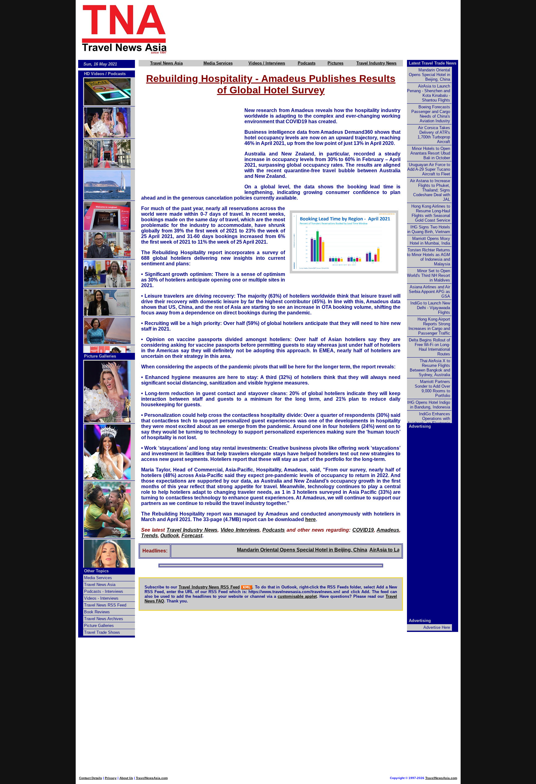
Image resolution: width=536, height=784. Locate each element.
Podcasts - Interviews (103, 591)
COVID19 (363, 530)
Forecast (191, 535)
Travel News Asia (166, 63)
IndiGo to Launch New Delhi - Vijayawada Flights (430, 308)
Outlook (169, 535)
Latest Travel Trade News (432, 63)
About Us (126, 778)
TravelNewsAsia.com (152, 778)
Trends (149, 535)
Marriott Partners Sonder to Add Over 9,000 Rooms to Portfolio (432, 388)
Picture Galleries (100, 356)
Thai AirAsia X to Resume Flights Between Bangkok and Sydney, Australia (430, 367)
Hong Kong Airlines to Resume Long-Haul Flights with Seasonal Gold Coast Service (430, 213)
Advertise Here (436, 627)
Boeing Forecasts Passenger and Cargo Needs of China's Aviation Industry (430, 114)
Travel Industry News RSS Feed (209, 587)
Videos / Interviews (266, 63)
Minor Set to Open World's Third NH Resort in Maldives (428, 275)
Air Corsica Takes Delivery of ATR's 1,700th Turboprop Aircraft (434, 134)
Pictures (335, 63)
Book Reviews (97, 612)
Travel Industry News (376, 63)
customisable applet (297, 596)
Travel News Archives (103, 618)
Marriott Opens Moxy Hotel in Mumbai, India (430, 241)
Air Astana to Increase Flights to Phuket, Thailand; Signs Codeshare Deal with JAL (430, 190)
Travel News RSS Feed (105, 605)
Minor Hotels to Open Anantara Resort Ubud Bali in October (430, 153)
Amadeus (388, 530)
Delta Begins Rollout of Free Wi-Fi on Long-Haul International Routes (429, 347)
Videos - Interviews (101, 598)
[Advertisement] (324, 29)
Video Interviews (240, 530)
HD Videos (94, 73)
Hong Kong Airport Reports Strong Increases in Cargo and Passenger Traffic (429, 326)
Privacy (111, 778)
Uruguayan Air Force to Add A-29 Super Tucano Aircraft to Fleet (428, 169)
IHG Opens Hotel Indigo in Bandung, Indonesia (428, 404)
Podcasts (306, 63)
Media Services (218, 63)
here (310, 519)
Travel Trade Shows (102, 632)
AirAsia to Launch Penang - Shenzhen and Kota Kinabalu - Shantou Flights (428, 93)
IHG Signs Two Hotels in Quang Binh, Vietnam (428, 229)
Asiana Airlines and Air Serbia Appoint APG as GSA (429, 292)
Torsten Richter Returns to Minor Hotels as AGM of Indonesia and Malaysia (428, 257)
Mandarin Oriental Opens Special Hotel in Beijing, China (288, 549)
